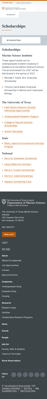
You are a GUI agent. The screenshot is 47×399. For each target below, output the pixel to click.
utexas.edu (7, 3)
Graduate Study (9, 291)
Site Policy (28, 388)
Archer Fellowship (13, 131)
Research (6, 303)
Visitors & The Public (11, 354)
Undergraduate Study (12, 286)
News (4, 324)
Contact (5, 270)
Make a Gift (8, 234)
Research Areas (9, 307)
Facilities (6, 312)
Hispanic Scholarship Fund (17, 181)
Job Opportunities (10, 265)
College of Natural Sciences (23, 3)
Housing (5, 296)
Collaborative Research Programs (17, 317)
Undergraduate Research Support (21, 116)
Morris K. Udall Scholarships (18, 176)
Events (5, 331)
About (5, 255)
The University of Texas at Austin (17, 386)
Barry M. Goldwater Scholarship (20, 158)
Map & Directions (10, 275)
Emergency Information (11, 388)
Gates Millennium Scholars (17, 164)
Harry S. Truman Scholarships (19, 170)
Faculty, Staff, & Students (13, 349)
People (5, 337)
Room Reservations (11, 360)
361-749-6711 (8, 227)
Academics (10, 14)
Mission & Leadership (11, 260)
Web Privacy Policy (27, 391)
